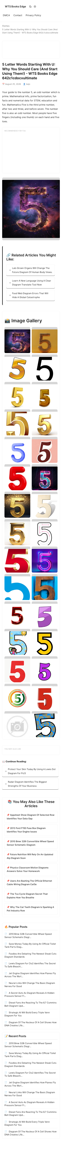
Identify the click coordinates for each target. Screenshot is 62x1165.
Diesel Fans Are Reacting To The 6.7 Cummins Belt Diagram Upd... (30, 1004)
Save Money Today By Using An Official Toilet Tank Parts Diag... (30, 945)
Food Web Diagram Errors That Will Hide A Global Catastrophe (30, 295)
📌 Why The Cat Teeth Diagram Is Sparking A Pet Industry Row (30, 909)
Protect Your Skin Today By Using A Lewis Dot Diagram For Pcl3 (32, 771)
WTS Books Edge (15, 6)
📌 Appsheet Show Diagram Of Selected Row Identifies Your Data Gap (31, 817)
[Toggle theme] (33, 6)
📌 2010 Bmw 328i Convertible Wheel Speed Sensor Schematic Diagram (30, 843)
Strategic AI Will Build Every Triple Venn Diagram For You (27, 1014)
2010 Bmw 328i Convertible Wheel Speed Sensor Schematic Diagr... (28, 935)
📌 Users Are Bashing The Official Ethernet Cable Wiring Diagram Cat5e (29, 882)
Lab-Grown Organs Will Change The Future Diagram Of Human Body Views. (32, 270)
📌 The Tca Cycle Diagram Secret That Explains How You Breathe (27, 896)
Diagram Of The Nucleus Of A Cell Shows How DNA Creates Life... (30, 1024)
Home (5, 25)
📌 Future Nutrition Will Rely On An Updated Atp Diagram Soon (30, 856)
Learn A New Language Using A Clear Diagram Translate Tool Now (31, 282)
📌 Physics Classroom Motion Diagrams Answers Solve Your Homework (27, 869)
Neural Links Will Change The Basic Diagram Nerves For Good (29, 984)
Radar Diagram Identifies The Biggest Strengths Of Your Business (27, 783)
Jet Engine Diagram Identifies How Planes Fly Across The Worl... (30, 975)
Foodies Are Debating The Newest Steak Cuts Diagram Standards (30, 955)
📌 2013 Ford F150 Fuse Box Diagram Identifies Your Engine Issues (26, 830)
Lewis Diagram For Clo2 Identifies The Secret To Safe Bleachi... (30, 965)
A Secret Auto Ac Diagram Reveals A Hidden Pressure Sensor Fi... (29, 994)
